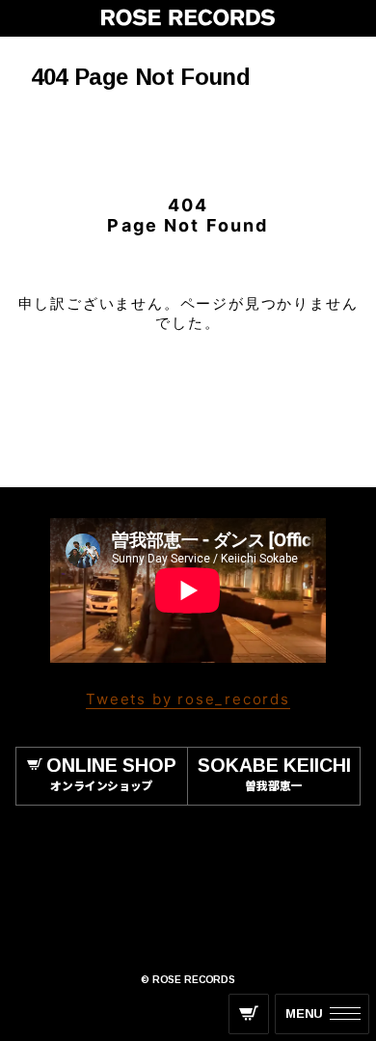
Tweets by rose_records (188, 699)
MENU (304, 1013)
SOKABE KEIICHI (274, 773)
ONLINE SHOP (111, 773)
